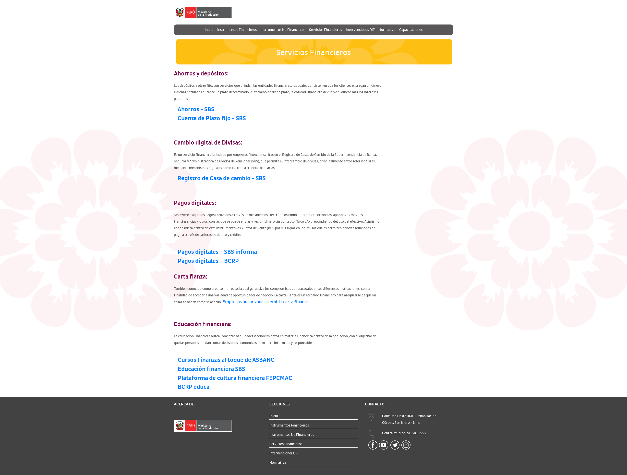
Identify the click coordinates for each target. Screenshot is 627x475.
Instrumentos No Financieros (283, 30)
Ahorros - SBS (196, 109)
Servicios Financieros (325, 30)
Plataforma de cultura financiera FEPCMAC (235, 378)
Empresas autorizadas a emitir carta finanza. (266, 301)
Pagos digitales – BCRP (208, 261)
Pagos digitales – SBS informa (217, 252)
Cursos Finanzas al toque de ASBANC (226, 360)
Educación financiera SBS (211, 369)
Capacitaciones (410, 30)
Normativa (387, 30)
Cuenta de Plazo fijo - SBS (212, 118)
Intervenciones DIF (360, 30)
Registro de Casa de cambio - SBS (222, 178)
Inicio (209, 30)
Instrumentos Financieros (237, 30)
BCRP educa (193, 386)
